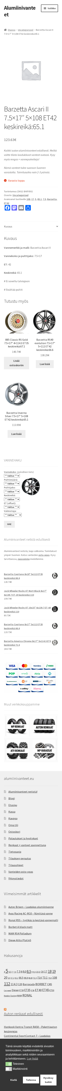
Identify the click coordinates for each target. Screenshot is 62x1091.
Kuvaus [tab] (8, 226)
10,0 (38, 971)
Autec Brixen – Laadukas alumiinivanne (31, 907)
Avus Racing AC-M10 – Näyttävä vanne (30, 913)
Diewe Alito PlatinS (19, 940)
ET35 (27, 990)
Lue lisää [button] (32, 1058)
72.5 (35, 978)
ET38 (32, 990)
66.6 (26, 977)
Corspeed (7, 990)
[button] (9, 1064)
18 (50, 971)
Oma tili (13, 825)
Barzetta (52, 199)
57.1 (12, 978)
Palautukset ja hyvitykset (23, 838)
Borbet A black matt (20, 927)
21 (9, 978)
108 (28, 199)
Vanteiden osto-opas (20, 871)
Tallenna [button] (31, 1080)
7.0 (15, 972)
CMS (49, 984)
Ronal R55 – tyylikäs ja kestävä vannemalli (33, 920)
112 (7, 983)
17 (32, 199)
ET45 (45, 990)
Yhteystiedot (16, 878)
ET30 (21, 990)
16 (42, 971)
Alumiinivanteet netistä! (22, 791)
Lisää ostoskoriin (16, 363)
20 (5, 977)
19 (54, 971)
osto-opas (44, 555)
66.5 (21, 977)
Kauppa (12, 818)
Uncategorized (25, 29)
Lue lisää (45, 364)
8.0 (24, 971)
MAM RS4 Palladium (20, 933)
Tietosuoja (14, 851)
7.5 (44, 199)
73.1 (45, 978)
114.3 (14, 984)
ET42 (6, 203)
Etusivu (11, 29)
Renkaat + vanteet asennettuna (27, 845)
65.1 (39, 199)
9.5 (34, 972)
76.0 (50, 978)
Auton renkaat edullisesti (23, 1013)
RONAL (27, 995)
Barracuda (29, 984)
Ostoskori (14, 831)
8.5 (29, 971)
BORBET (41, 984)
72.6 (39, 977)
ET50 (51, 990)
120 (20, 984)
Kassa (11, 811)
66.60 (31, 978)
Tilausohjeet (15, 865)
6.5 (10, 971)
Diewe (15, 990)
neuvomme (24, 559)
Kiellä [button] (13, 1080)
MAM (19, 995)
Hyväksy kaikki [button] (48, 1080)
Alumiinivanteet (19, 11)
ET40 (38, 990)
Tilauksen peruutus (19, 858)
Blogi (11, 798)
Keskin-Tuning (10, 995)
